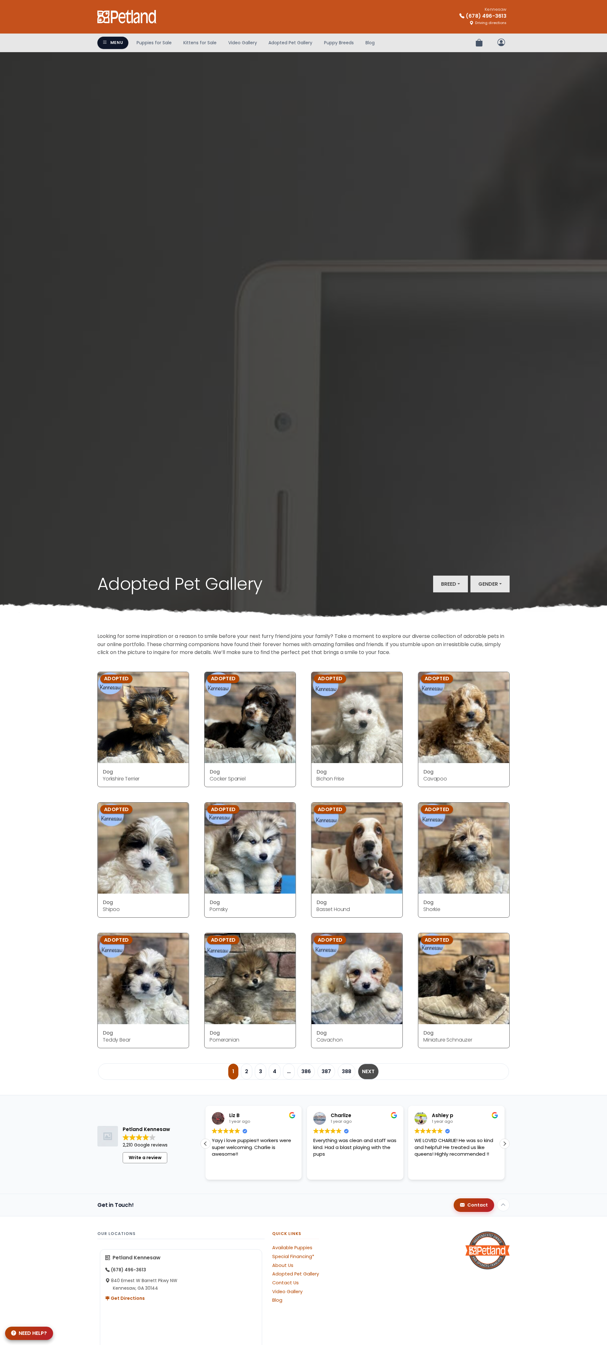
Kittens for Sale (200, 43)
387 (326, 1071)
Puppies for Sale (154, 43)
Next (368, 1071)
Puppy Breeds (339, 43)
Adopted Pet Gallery (290, 43)
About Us (282, 1265)
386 (306, 1071)
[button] (504, 1143)
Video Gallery (242, 43)
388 (346, 1071)
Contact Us (285, 1283)
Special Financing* (293, 1256)
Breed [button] (448, 584)
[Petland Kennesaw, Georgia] (127, 17)
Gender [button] (488, 584)
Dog (108, 771)
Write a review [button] (145, 1157)
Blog (370, 43)
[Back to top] (503, 1205)
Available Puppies (292, 1247)
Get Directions (127, 1298)
